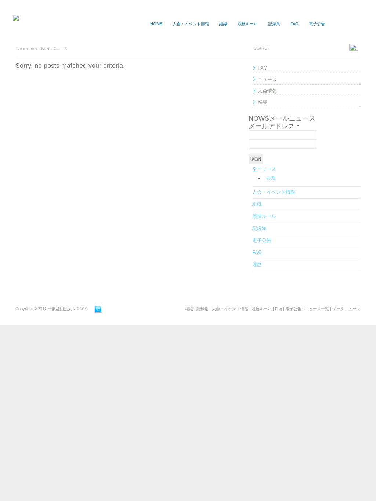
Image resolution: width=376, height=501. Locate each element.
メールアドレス (274, 126)
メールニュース (346, 309)
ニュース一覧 (347, 24)
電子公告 (317, 24)
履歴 (257, 264)
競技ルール (248, 24)
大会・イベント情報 (191, 24)
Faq (278, 309)
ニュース (267, 79)
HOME (156, 24)
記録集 (274, 24)
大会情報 (267, 91)
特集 (262, 102)
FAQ (294, 24)
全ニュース (264, 169)
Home (45, 48)
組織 (223, 24)
